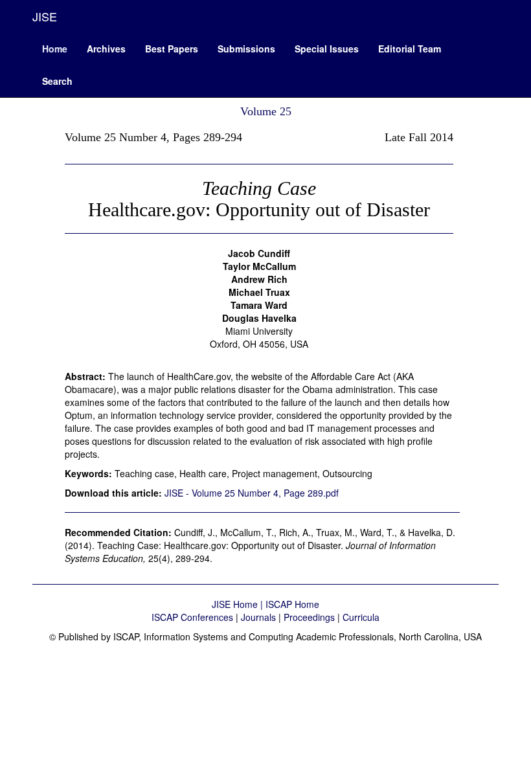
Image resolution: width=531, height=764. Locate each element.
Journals (258, 617)
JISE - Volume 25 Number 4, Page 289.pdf (251, 492)
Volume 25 (265, 111)
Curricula (361, 617)
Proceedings (309, 617)
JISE (44, 16)
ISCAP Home (292, 604)
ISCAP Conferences (192, 617)
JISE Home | (239, 604)
